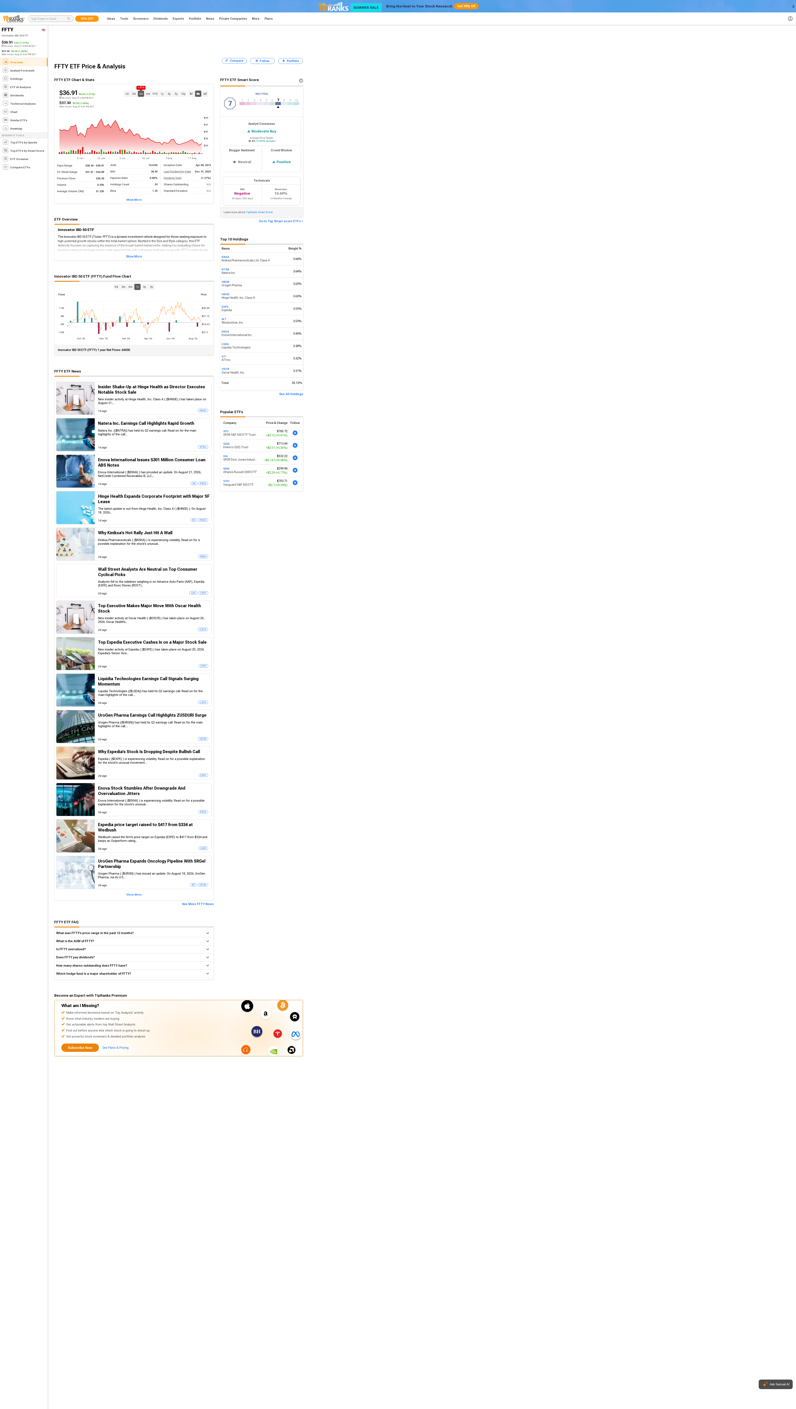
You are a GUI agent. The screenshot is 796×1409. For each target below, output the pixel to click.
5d (134, 93)
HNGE (225, 294)
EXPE (225, 306)
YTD (155, 93)
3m (141, 93)
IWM (226, 468)
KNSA (225, 256)
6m (148, 93)
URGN (225, 281)
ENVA (225, 331)
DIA (225, 456)
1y (162, 93)
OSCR (225, 368)
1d (127, 93)
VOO (226, 481)
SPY (226, 431)
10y (183, 93)
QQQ (226, 443)
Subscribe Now (80, 1048)
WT (224, 319)
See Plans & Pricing (115, 1048)
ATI (224, 356)
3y (169, 93)
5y (176, 93)
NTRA (225, 269)
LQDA (225, 344)
